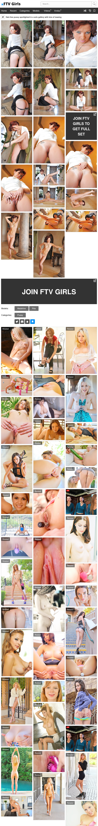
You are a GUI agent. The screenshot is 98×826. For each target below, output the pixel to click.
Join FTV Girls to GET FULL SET (81, 126)
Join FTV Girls (49, 291)
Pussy (20, 315)
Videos (47, 11)
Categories (25, 11)
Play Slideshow (3, 17)
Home (4, 11)
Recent (13, 11)
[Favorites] (95, 11)
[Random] (85, 11)
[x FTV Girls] (11, 4)
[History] (90, 11)
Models (36, 11)
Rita (34, 308)
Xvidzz (57, 11)
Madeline (21, 308)
